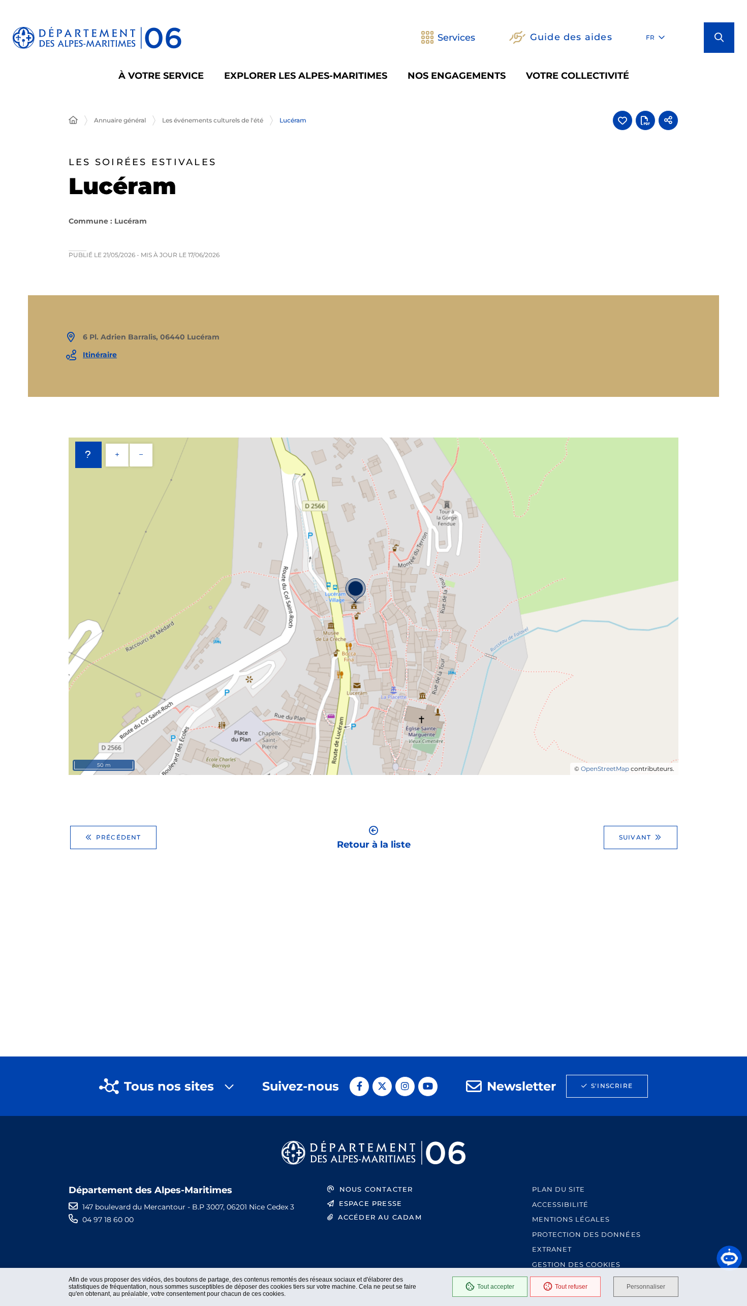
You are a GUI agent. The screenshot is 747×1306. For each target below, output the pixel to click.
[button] (719, 37)
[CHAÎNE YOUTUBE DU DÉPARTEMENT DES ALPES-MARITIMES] (428, 1086)
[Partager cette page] (668, 120)
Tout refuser (571, 1286)
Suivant (635, 837)
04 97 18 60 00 (108, 1219)
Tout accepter (495, 1286)
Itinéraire (100, 354)
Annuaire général (120, 120)
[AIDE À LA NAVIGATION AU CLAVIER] (88, 455)
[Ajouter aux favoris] (622, 120)
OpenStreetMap (605, 768)
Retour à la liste (374, 844)
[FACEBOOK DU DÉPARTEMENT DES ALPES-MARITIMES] (359, 1086)
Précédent (118, 837)
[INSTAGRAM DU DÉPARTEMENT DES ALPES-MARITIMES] (405, 1086)
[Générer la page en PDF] (645, 120)
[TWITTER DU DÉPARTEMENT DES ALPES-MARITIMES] (382, 1086)
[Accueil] (73, 120)
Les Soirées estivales (142, 162)
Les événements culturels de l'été (212, 120)
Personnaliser (646, 1286)
